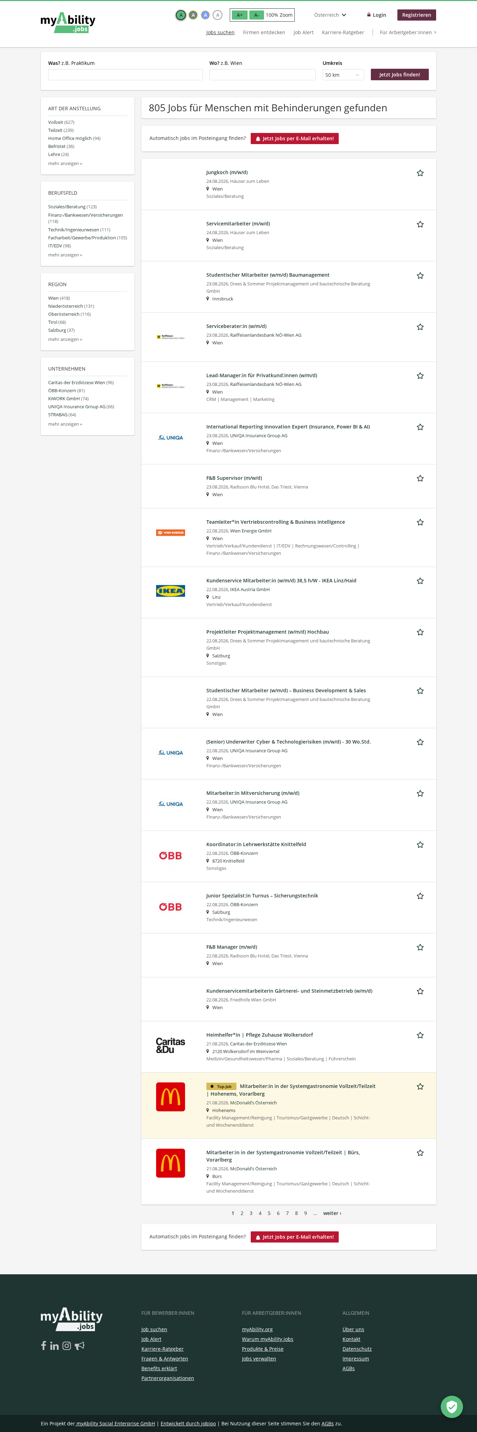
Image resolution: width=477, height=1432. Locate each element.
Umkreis (332, 63)
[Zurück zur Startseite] (68, 22)
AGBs (349, 1368)
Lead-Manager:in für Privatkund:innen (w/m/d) (261, 375)
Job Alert (304, 32)
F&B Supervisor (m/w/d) (234, 478)
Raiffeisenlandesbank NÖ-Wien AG (265, 335)
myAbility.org (257, 1329)
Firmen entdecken (264, 32)
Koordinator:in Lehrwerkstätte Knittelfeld (256, 844)
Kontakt (351, 1339)
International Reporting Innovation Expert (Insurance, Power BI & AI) (288, 426)
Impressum (356, 1358)
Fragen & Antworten (164, 1358)
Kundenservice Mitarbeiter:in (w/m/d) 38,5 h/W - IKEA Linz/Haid (281, 580)
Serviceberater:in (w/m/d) (236, 326)
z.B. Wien (226, 63)
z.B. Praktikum (71, 63)
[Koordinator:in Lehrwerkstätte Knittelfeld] (170, 854)
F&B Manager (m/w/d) (231, 947)
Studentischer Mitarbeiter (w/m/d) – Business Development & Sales (286, 690)
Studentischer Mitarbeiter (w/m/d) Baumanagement (268, 274)
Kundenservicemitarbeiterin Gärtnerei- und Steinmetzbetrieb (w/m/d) (289, 990)
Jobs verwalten (259, 1358)
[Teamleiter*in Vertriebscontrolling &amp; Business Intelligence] (170, 532)
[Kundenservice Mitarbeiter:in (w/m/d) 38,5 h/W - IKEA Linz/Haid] (170, 590)
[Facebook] (45, 1346)
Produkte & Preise (263, 1348)
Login (379, 15)
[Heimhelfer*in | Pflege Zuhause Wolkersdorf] (170, 1045)
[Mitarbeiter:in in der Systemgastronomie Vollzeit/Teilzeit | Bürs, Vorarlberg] (170, 1162)
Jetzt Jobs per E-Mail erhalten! (298, 138)
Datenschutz (357, 1348)
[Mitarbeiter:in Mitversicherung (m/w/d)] (170, 803)
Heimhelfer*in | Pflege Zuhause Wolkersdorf (259, 1034)
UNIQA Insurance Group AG (258, 436)
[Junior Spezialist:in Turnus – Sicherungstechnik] (170, 905)
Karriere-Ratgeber (343, 32)
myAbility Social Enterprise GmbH (115, 1423)
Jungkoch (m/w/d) (227, 172)
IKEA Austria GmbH (250, 589)
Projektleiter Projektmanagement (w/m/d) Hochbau (267, 631)
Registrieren (416, 15)
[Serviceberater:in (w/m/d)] (170, 336)
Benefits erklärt (159, 1368)
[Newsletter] (80, 1346)
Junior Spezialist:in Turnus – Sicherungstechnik (262, 895)
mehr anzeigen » (65, 163)
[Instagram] (68, 1346)
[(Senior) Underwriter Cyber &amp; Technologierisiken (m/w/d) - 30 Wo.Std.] (170, 751)
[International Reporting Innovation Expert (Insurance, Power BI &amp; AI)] (170, 436)
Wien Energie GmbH (251, 531)
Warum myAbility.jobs (267, 1339)
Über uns (353, 1329)
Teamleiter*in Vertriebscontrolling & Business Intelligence (275, 522)
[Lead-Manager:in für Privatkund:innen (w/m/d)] (170, 385)
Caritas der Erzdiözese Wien (258, 1044)
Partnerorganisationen (167, 1378)
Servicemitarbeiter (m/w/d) (238, 223)
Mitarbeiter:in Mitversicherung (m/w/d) (252, 793)
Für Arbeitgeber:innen (406, 32)
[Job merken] (421, 172)
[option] (181, 15)
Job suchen (154, 1329)
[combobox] (125, 74)
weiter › (332, 1213)
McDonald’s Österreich (253, 1103)
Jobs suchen (220, 32)
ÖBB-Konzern (244, 853)
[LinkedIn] (55, 1346)
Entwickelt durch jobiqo (188, 1423)
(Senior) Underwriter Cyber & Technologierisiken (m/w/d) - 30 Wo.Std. (288, 741)
